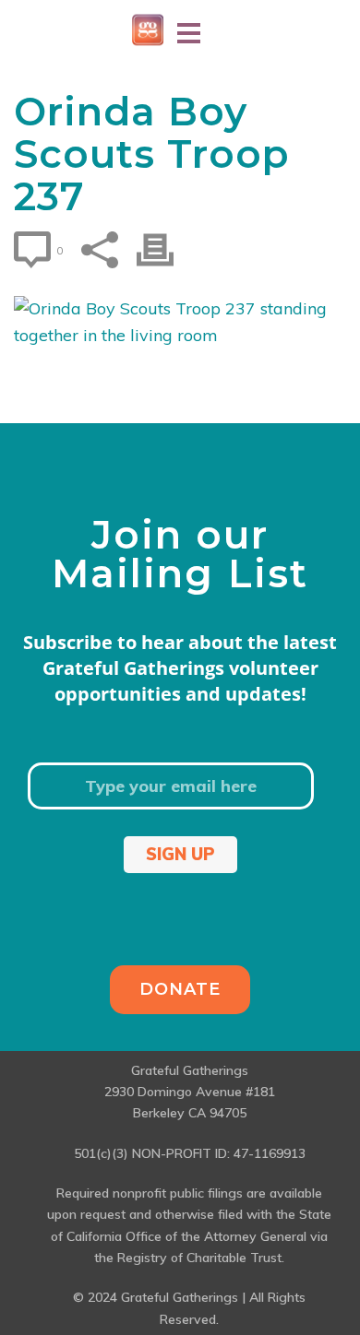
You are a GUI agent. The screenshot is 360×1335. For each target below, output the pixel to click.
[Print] (164, 249)
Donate (179, 989)
